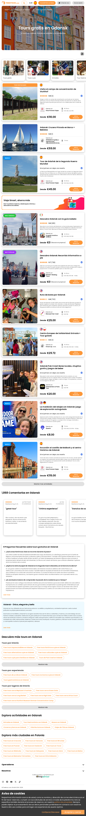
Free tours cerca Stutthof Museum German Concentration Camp (28, 701)
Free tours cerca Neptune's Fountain (17, 690)
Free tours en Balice (75, 751)
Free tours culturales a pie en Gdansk (52, 652)
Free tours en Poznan (11, 746)
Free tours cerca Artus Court (67, 695)
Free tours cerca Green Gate (47, 690)
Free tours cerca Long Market (14, 695)
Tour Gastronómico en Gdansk (35, 722)
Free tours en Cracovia (12, 741)
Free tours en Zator (55, 751)
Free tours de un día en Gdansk (15, 675)
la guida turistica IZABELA (52, 236)
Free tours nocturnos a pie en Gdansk (46, 675)
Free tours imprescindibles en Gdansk (18, 647)
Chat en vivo (65, 3)
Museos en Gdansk (59, 722)
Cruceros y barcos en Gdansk (14, 727)
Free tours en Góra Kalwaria (45, 756)
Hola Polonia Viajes (52, 110)
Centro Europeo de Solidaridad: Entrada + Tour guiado (60, 334)
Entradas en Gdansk (11, 722)
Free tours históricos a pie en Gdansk (51, 647)
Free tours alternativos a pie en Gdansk (18, 652)
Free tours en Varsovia (34, 741)
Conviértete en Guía (47, 3)
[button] (13, 70)
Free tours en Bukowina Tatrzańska (17, 756)
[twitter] (15, 782)
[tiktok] (19, 782)
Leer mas (6, 595)
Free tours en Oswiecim (33, 746)
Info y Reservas (76, 117)
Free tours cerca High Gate (41, 695)
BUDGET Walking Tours (51, 275)
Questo (48, 428)
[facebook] (7, 782)
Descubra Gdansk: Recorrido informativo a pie (60, 256)
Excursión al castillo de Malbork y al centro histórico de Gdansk (60, 449)
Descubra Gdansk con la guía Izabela (58, 219)
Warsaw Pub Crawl (52, 314)
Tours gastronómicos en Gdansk (16, 680)
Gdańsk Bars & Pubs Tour (53, 387)
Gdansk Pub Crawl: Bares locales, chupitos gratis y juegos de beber (60, 367)
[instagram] (3, 782)
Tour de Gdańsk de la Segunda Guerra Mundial (58, 162)
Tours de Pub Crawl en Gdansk (50, 658)
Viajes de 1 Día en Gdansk (64, 727)
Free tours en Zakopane (35, 751)
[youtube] (11, 782)
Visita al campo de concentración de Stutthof (58, 90)
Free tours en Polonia (22, 10)
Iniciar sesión (78, 3)
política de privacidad (63, 802)
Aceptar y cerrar (73, 812)
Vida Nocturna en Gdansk (40, 727)
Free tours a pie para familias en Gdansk (19, 658)
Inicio (7, 10)
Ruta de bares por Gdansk (52, 295)
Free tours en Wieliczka (12, 751)
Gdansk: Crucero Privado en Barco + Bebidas (57, 128)
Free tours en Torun (53, 746)
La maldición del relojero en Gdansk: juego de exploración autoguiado (60, 408)
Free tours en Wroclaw (55, 741)
